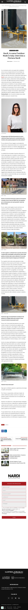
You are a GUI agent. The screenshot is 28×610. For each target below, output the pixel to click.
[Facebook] (2, 431)
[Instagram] (12, 598)
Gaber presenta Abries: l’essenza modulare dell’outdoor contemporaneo (18, 456)
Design (17, 50)
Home (3, 5)
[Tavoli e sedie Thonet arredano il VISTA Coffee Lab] (5, 450)
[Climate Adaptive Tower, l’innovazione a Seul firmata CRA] (5, 463)
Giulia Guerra (9, 61)
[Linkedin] (5, 431)
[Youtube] (15, 598)
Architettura (4, 465)
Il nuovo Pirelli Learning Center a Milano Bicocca (21, 439)
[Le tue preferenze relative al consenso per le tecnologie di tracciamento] (2, 607)
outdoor (6, 424)
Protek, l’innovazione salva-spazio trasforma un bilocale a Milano (6, 439)
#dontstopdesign (8, 5)
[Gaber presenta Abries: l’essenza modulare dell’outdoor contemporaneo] (5, 457)
